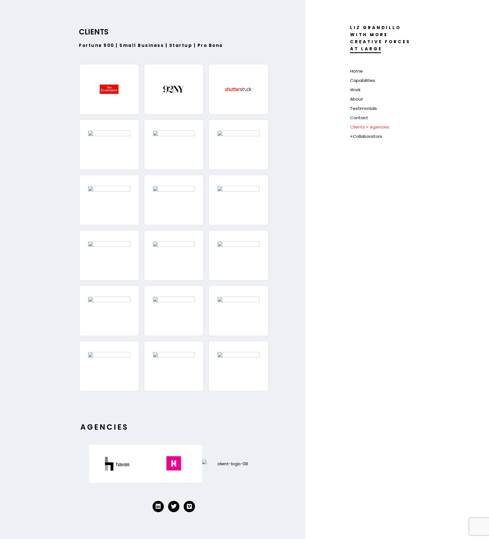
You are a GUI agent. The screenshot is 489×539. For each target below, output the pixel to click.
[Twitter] (173, 506)
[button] (83, 462)
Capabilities (362, 80)
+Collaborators (366, 136)
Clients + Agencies (369, 127)
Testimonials (363, 108)
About (356, 99)
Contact (359, 118)
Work (355, 90)
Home (356, 71)
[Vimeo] (189, 506)
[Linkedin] (158, 506)
